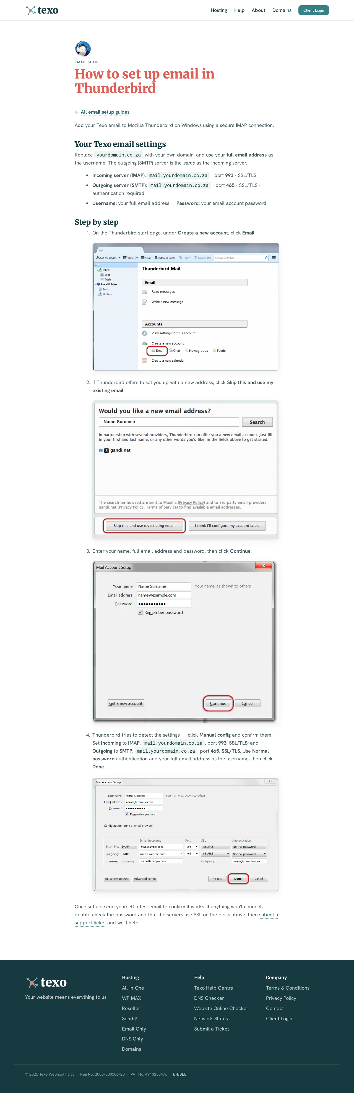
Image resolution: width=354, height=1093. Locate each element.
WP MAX (131, 998)
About (258, 10)
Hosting (219, 10)
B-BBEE (179, 1074)
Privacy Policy (281, 998)
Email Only (134, 1029)
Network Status (211, 1018)
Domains (281, 10)
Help (239, 10)
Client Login (313, 10)
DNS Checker (209, 998)
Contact (275, 1008)
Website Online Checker (221, 1008)
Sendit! (129, 1018)
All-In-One (133, 988)
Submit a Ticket (211, 1029)
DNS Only (132, 1038)
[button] (185, 307)
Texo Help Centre (213, 988)
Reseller (131, 1008)
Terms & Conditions (287, 988)
